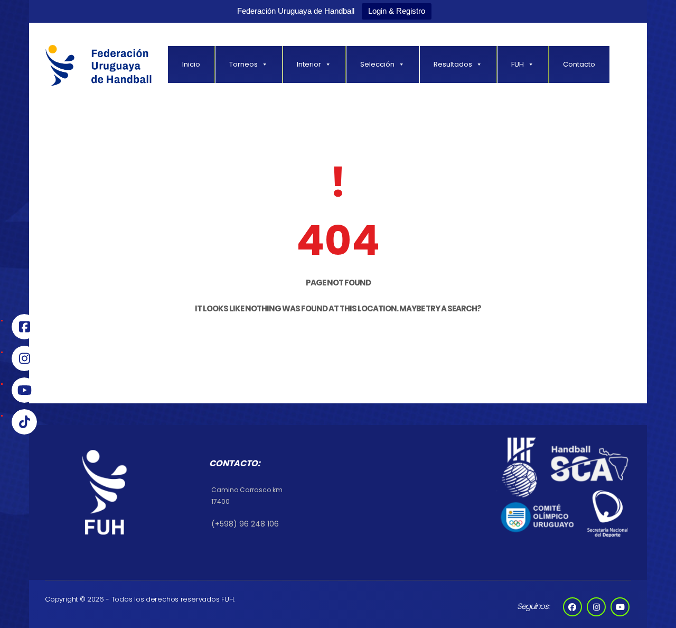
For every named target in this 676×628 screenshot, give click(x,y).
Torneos (243, 64)
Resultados (453, 64)
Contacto (579, 64)
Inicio (191, 64)
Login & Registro (396, 10)
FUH (517, 64)
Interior (309, 64)
